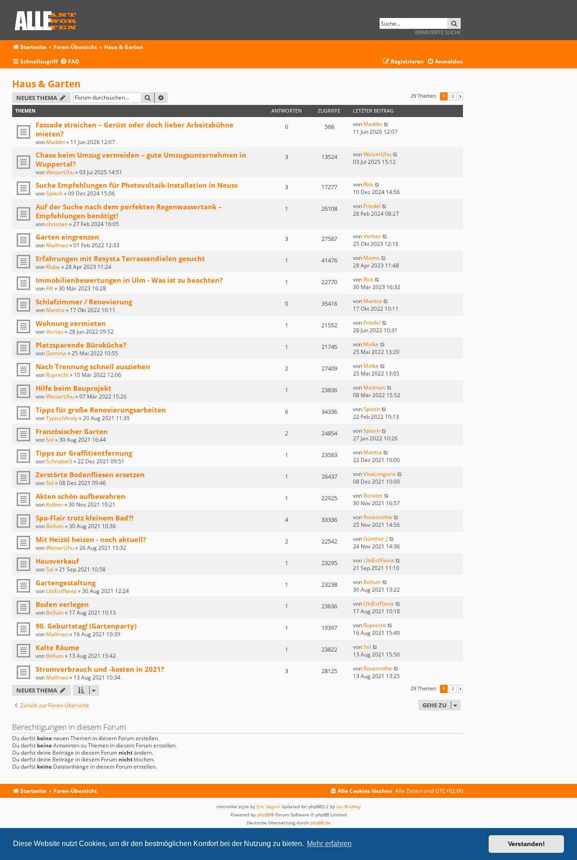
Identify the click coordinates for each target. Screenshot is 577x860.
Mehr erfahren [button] (329, 843)
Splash (54, 193)
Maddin (55, 142)
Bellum (55, 526)
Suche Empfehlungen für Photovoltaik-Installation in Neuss (137, 185)
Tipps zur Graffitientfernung (84, 452)
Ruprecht (57, 375)
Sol (50, 440)
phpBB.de (320, 822)
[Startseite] (48, 19)
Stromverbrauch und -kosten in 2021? (100, 669)
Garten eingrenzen (67, 236)
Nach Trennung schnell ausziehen (93, 366)
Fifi (49, 288)
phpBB (263, 814)
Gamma (56, 353)
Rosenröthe (377, 517)
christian (57, 224)
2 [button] (453, 96)
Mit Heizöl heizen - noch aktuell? (91, 539)
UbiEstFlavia (378, 560)
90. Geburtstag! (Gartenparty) (86, 625)
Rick (368, 184)
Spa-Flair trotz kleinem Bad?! (84, 517)
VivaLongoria (379, 474)
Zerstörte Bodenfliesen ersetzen (90, 474)
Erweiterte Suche (438, 32)
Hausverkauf (57, 561)
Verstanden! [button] (526, 843)
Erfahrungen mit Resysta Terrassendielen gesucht (120, 258)
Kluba (53, 267)
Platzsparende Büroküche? (81, 344)
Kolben (54, 504)
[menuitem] (69, 62)
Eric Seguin (268, 806)
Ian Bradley (348, 806)
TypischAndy (62, 418)
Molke (371, 344)
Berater (373, 495)
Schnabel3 (59, 461)
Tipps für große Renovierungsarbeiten (101, 409)
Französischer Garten (72, 431)
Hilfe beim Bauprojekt (73, 388)
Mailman (57, 245)
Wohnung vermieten (71, 323)
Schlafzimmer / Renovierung (84, 301)
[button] (460, 96)
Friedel (371, 206)
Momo (371, 258)
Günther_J (375, 539)
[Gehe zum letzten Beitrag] (386, 124)
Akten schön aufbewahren (80, 496)
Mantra (55, 310)
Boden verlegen (62, 604)
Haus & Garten (46, 83)
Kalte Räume (57, 647)
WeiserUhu (60, 172)
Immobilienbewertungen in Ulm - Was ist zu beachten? (129, 280)
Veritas (372, 236)
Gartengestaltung (66, 582)
